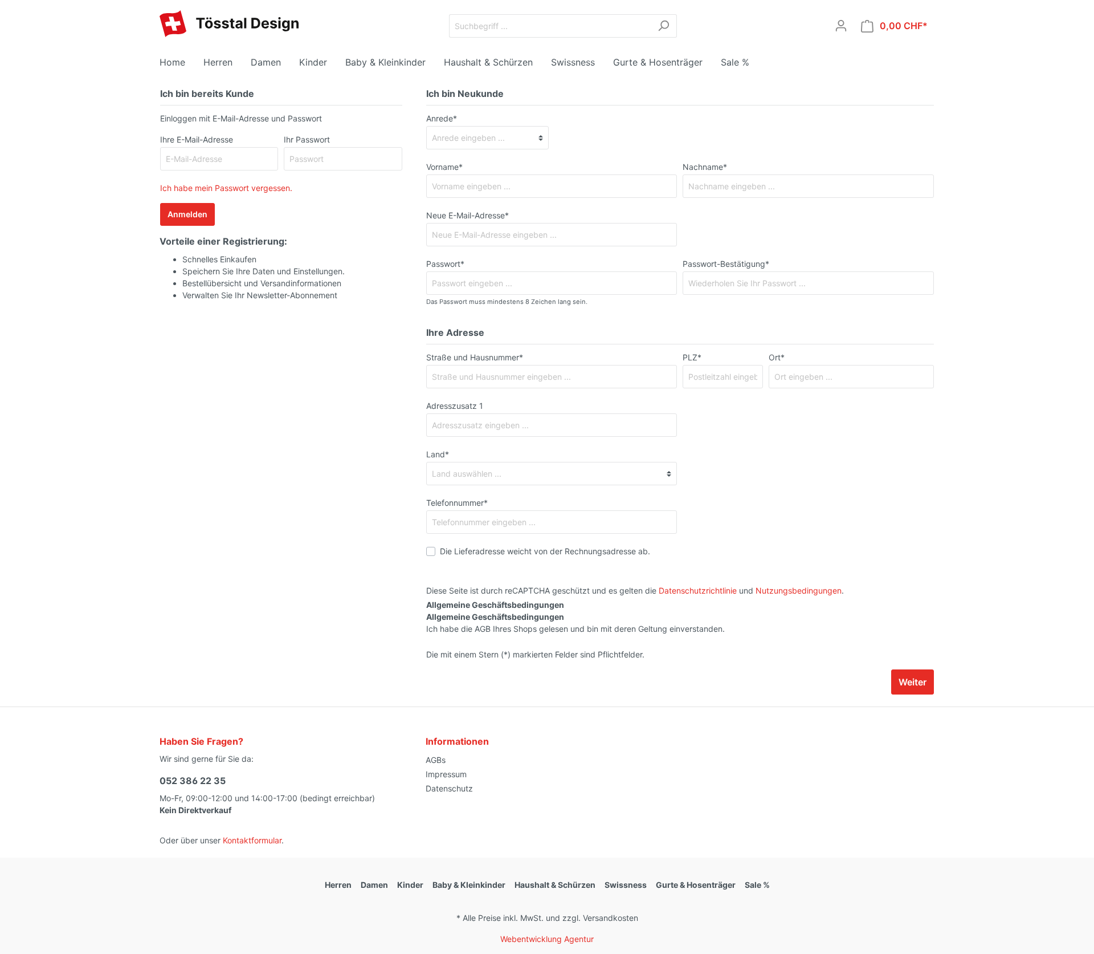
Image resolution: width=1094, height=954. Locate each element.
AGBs (436, 760)
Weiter (912, 682)
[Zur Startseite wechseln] (229, 23)
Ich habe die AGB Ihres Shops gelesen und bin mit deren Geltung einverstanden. (575, 623)
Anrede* (441, 118)
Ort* (777, 357)
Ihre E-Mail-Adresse (196, 139)
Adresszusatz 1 (454, 406)
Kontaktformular (252, 840)
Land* (437, 454)
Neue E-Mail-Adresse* (467, 215)
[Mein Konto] (841, 25)
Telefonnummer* (457, 503)
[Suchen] (663, 26)
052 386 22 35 (193, 780)
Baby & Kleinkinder (468, 885)
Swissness (626, 885)
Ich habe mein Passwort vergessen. (226, 188)
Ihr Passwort (307, 139)
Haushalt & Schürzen (555, 885)
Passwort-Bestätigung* (726, 264)
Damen (374, 885)
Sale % (757, 885)
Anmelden (187, 214)
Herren (338, 885)
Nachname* (705, 167)
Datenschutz (449, 788)
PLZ (692, 357)
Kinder (410, 885)
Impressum (446, 774)
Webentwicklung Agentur (547, 939)
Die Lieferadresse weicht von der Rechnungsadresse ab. (545, 551)
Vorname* (444, 167)
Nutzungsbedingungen (799, 590)
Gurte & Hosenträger (696, 885)
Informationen (457, 741)
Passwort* (445, 264)
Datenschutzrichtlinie (698, 590)
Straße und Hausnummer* (474, 357)
